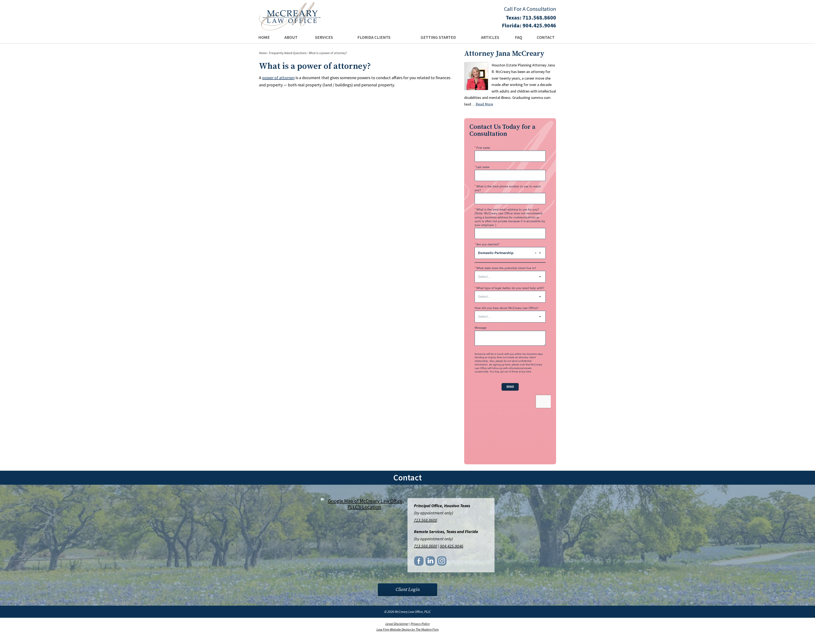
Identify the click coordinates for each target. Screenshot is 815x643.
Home (264, 37)
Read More (484, 104)
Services (324, 37)
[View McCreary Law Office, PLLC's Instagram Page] (442, 562)
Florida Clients (374, 37)
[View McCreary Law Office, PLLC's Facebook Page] (419, 562)
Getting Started (438, 37)
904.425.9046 (539, 25)
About (291, 37)
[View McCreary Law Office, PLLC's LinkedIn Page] (430, 562)
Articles (490, 37)
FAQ (518, 37)
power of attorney (278, 77)
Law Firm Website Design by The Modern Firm (408, 629)
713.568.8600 (539, 17)
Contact (546, 37)
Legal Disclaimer (397, 624)
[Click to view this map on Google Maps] (364, 507)
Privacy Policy (420, 624)
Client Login (408, 589)
